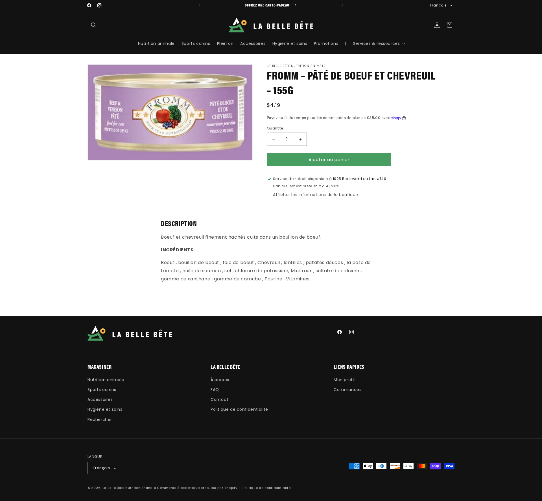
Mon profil (344, 379)
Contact (219, 399)
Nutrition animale (106, 379)
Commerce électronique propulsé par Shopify (197, 488)
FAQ (215, 389)
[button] (94, 25)
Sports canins (102, 389)
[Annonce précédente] (199, 5)
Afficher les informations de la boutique (315, 194)
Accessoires (100, 399)
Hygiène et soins (105, 409)
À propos (220, 379)
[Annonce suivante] (342, 5)
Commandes (347, 389)
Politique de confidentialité (239, 409)
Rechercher (100, 419)
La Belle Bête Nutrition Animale (129, 488)
